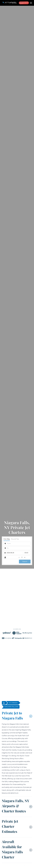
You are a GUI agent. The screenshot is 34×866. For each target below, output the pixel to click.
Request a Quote (23, 2)
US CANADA (13, 703)
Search (24, 561)
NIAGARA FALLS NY (11, 707)
